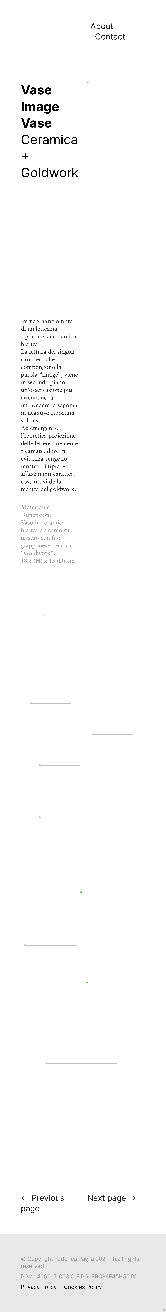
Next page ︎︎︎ (112, 1198)
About (101, 26)
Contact (110, 36)
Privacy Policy (39, 1287)
